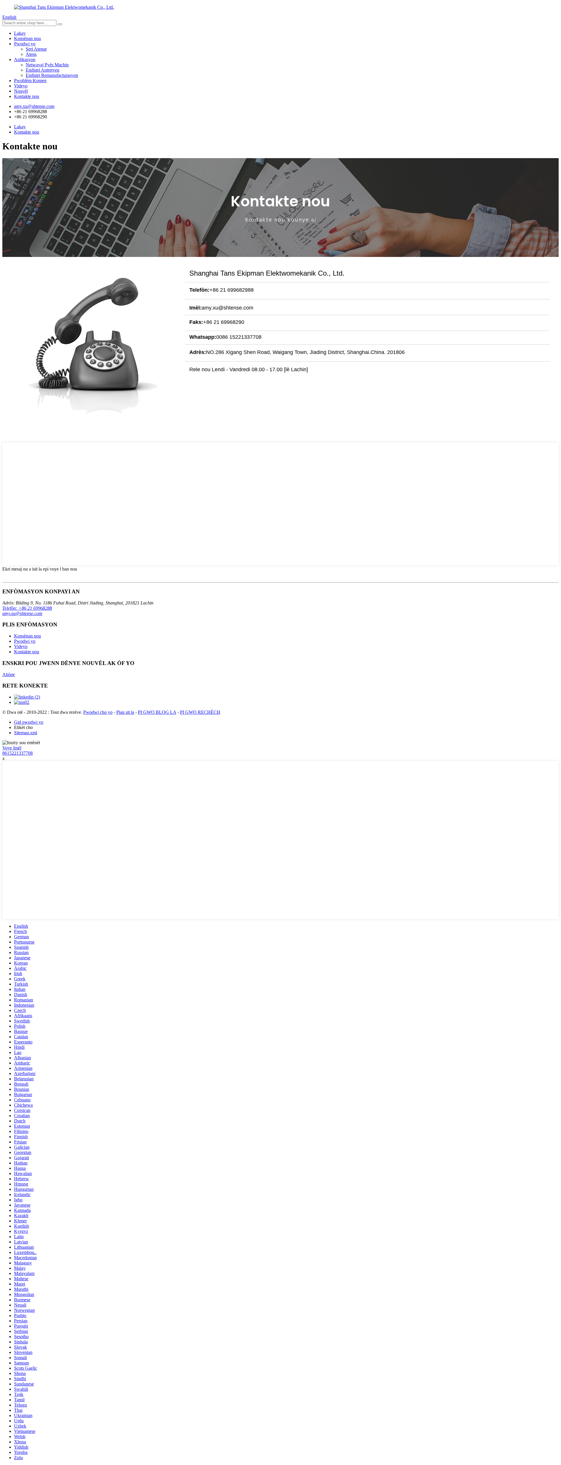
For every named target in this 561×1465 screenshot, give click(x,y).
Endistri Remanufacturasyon (52, 75)
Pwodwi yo (24, 43)
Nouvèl (21, 91)
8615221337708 (17, 753)
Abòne (8, 674)
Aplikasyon (24, 59)
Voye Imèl (11, 747)
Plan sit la (125, 712)
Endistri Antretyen (42, 70)
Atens (31, 54)
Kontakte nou (26, 96)
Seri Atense (36, 48)
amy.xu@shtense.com (22, 613)
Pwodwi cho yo (97, 712)
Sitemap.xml (25, 732)
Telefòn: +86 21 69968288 (27, 608)
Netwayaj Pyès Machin (47, 64)
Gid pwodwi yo (28, 722)
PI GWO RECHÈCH (200, 712)
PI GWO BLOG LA (157, 712)
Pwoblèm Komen (30, 80)
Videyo (20, 85)
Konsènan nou (27, 38)
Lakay (20, 33)
